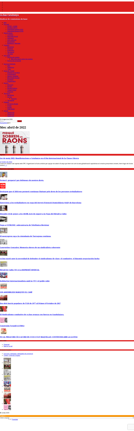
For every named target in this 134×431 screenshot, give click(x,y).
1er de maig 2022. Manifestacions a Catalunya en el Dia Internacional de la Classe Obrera (39, 158)
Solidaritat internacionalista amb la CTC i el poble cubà (24, 281)
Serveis (9, 86)
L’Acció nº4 (10, 112)
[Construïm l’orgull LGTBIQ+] (3, 322)
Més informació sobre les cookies (22, 59)
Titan (9, 69)
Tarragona (10, 52)
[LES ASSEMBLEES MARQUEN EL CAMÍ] (3, 289)
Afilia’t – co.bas (12, 26)
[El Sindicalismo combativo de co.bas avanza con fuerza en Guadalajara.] (3, 311)
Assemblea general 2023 (15, 29)
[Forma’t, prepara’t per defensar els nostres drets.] (3, 177)
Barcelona (10, 47)
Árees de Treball (9, 71)
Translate (15, 419)
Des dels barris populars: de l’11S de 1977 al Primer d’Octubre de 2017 (30, 303)
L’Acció (6, 111)
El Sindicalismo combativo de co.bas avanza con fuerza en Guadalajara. (32, 315)
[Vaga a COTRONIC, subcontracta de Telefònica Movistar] (3, 221)
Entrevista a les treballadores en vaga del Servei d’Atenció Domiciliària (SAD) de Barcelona (40, 203)
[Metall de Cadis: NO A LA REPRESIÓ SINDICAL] (3, 266)
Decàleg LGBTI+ (12, 28)
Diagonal (6, 344)
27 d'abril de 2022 (6, 162)
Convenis (10, 35)
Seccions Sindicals (9, 64)
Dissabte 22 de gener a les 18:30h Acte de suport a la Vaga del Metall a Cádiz (33, 214)
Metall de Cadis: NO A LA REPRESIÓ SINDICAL (19, 270)
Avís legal (7, 55)
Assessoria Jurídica (13, 73)
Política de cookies (13, 57)
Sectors (6, 83)
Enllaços (6, 102)
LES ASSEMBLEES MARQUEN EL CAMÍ (16, 292)
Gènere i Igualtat (12, 76)
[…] (6, 165)
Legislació (10, 38)
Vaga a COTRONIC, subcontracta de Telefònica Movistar (24, 225)
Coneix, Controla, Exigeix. (12, 355)
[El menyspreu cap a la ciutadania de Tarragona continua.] (3, 233)
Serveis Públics (12, 88)
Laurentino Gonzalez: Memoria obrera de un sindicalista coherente (30, 247)
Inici (5, 22)
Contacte (6, 45)
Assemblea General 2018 (15, 31)
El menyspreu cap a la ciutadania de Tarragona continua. (25, 236)
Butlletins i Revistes (13, 43)
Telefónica (10, 67)
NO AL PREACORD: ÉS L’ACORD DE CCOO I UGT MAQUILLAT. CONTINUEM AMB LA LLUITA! (39, 337)
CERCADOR (10, 109)
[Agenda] (15, 153)
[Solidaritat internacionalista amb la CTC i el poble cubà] (3, 277)
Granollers (10, 50)
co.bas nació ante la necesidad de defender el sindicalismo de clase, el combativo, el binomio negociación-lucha (49, 259)
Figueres (10, 49)
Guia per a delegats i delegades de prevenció (18, 354)
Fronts (9, 106)
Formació (10, 79)
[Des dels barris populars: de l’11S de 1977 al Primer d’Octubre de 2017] (3, 300)
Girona (9, 97)
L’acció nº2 (10, 116)
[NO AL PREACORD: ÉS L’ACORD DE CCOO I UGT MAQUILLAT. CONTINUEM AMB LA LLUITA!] (3, 333)
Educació (10, 85)
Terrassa (10, 54)
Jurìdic (9, 107)
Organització (11, 81)
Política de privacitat (14, 61)
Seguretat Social (12, 36)
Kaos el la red (8, 346)
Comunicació (11, 74)
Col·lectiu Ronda (12, 104)
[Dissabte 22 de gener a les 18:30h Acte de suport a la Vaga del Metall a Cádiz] (3, 210)
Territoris (7, 93)
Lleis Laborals (11, 40)
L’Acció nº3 (10, 114)
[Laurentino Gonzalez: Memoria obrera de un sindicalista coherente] (3, 244)
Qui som (6, 24)
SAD (8, 66)
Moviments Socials (13, 78)
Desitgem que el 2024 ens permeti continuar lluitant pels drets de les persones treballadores (41, 192)
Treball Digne (11, 90)
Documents (11, 42)
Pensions (10, 92)
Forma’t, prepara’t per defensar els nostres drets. (22, 180)
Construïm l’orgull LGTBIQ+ (12, 326)
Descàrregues (8, 33)
